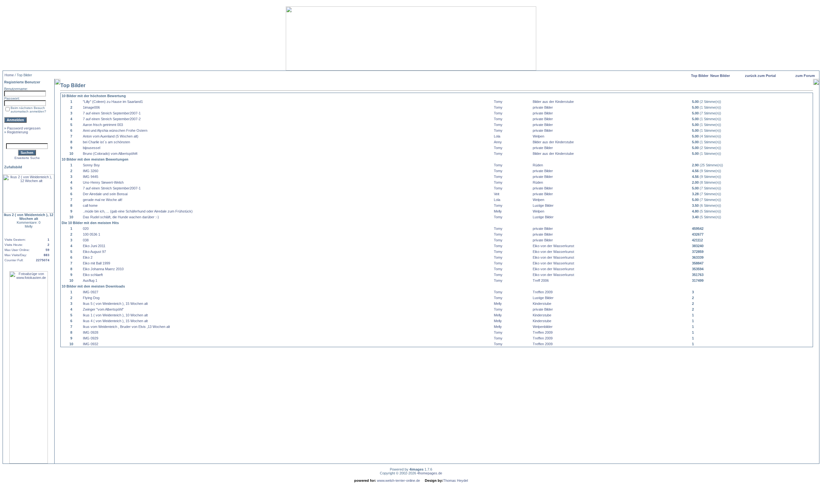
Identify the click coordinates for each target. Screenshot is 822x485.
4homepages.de (429, 473)
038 (86, 240)
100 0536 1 (91, 234)
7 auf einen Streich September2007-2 (112, 119)
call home (90, 205)
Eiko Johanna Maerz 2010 (103, 269)
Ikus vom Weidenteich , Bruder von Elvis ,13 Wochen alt (126, 327)
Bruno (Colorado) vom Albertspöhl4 (110, 153)
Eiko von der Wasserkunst (553, 246)
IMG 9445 (90, 177)
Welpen (538, 136)
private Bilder (543, 107)
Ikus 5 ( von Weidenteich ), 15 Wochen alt (115, 303)
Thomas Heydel (455, 480)
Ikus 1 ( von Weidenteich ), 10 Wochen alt (115, 315)
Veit (496, 194)
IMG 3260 (90, 171)
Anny (498, 142)
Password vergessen (23, 128)
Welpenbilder (543, 327)
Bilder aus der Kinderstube (553, 102)
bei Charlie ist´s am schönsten (106, 142)
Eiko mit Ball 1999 (96, 263)
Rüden (538, 165)
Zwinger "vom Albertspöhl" (103, 309)
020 (86, 228)
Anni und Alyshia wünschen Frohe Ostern (115, 130)
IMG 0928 (90, 332)
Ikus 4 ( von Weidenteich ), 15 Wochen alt (115, 321)
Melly (498, 211)
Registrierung (17, 132)
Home (9, 75)
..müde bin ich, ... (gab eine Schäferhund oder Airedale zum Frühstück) (138, 211)
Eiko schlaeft (93, 275)
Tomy (498, 102)
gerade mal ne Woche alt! (102, 200)
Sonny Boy (91, 165)
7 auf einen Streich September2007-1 (112, 113)
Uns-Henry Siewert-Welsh (103, 182)
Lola (497, 136)
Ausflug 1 (90, 280)
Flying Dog (91, 298)
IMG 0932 (90, 344)
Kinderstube (542, 303)
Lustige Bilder (543, 205)
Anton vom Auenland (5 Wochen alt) (110, 136)
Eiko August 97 (94, 252)
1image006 (91, 107)
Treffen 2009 (543, 292)
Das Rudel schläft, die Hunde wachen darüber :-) (121, 217)
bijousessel (91, 148)
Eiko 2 (87, 257)
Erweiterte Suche (27, 158)
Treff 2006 (541, 280)
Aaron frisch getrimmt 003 (103, 125)
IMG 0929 (90, 338)
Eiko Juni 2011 (94, 246)
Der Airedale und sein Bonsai (105, 194)
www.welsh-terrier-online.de (398, 480)
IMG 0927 (90, 292)
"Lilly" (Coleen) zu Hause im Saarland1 (113, 102)
